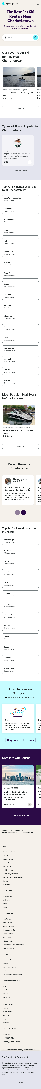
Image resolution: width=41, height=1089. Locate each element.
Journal (6, 954)
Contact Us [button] (6, 885)
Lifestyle (5, 963)
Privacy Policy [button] (7, 866)
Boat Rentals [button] (7, 919)
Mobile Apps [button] (7, 904)
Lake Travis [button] (7, 1001)
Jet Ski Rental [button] (7, 922)
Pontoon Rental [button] (8, 933)
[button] (19, 77)
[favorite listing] (34, 90)
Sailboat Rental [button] (8, 941)
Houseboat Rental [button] (9, 930)
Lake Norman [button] (7, 1012)
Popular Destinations (11, 981)
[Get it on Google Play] (28, 740)
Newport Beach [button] (8, 1004)
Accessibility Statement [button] (10, 874)
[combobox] (17, 37)
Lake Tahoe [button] (7, 993)
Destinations (7, 971)
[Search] (35, 37)
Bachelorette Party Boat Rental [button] (13, 944)
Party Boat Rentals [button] (9, 948)
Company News (8, 960)
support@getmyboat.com (11, 1042)
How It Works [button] (7, 896)
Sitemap (5, 881)
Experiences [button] (8, 913)
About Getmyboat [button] (9, 852)
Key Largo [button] (6, 1015)
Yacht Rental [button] (7, 937)
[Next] (23, 512)
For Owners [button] (7, 900)
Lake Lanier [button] (7, 990)
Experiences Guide (9, 967)
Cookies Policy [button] (8, 870)
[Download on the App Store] (12, 740)
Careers (5, 855)
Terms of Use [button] (25, 1065)
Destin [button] (5, 1019)
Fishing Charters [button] (8, 926)
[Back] (17, 512)
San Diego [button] (6, 997)
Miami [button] (4, 986)
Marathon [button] (6, 1023)
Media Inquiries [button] (8, 859)
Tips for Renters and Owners (13, 974)
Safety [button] (5, 907)
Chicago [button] (5, 1008)
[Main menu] (37, 4)
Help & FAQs (7, 1034)
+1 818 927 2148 (8, 1038)
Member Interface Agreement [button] (13, 877)
